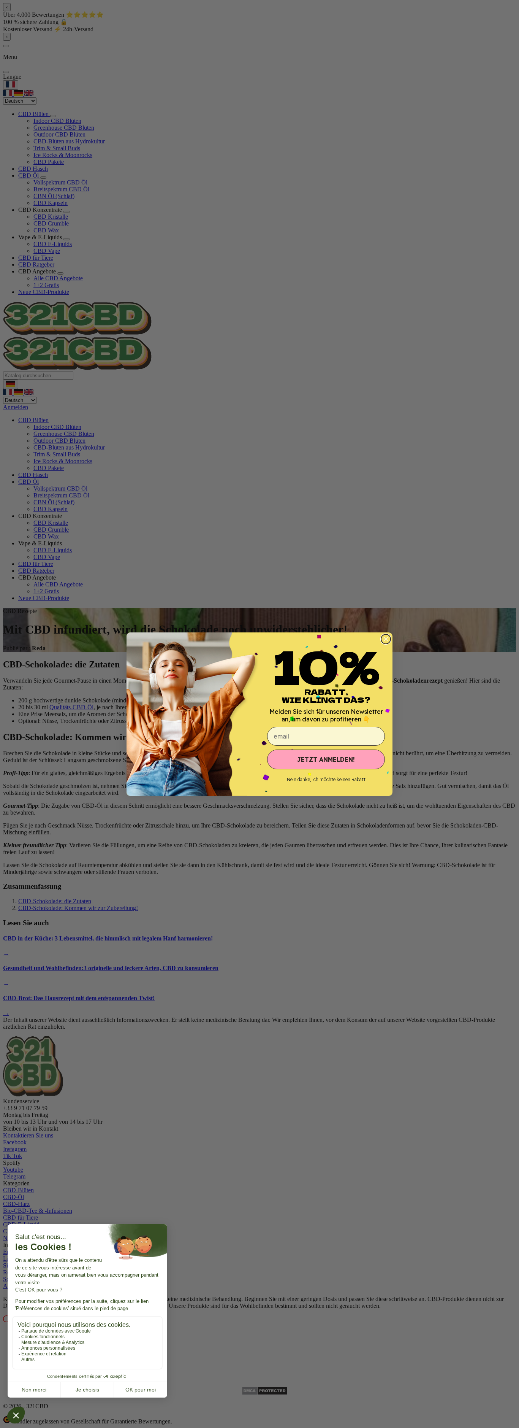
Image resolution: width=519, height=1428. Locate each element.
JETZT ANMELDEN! (326, 759)
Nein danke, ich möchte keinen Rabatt (326, 779)
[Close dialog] (386, 639)
